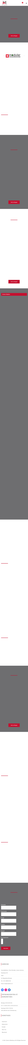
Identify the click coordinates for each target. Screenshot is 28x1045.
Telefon (3, 924)
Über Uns (4, 1029)
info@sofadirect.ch (8, 983)
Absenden (5, 948)
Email (2, 917)
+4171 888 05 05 (7, 980)
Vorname (3, 904)
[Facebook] (2, 990)
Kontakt (3, 1026)
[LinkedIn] (9, 990)
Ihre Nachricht (4, 937)
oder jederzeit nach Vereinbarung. (9, 1010)
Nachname (4, 911)
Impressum (4, 1021)
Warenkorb (4, 1032)
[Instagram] (6, 990)
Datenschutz (5, 1024)
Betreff (2, 931)
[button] (4, 56)
